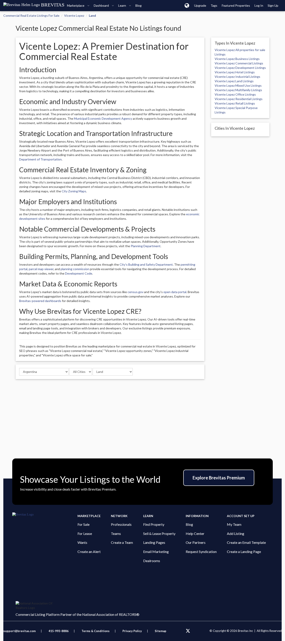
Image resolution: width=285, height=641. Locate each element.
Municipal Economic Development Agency (103, 118)
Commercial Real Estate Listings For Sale (31, 15)
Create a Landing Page (244, 551)
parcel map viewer (41, 269)
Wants (82, 542)
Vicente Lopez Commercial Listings (239, 63)
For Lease (84, 533)
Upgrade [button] (200, 5)
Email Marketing (156, 551)
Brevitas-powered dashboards (40, 301)
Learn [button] (122, 5)
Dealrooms (151, 561)
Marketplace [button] (76, 5)
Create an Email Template (246, 542)
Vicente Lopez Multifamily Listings (238, 90)
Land (92, 15)
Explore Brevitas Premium (219, 477)
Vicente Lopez (74, 15)
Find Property (153, 524)
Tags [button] (214, 5)
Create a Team (122, 542)
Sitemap (160, 631)
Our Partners (196, 542)
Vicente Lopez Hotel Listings (235, 72)
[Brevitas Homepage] (44, 514)
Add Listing (235, 533)
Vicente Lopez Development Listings (240, 68)
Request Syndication (201, 551)
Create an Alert (89, 551)
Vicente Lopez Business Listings (237, 59)
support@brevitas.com (19, 631)
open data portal (174, 292)
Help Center (195, 533)
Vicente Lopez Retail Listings (235, 103)
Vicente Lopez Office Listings (235, 94)
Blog (189, 524)
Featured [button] (236, 5)
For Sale (83, 524)
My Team (234, 524)
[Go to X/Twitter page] (188, 631)
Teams (116, 533)
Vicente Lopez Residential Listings (239, 99)
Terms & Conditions (95, 631)
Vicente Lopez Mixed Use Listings (238, 85)
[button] (187, 5)
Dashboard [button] (102, 5)
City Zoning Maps (74, 191)
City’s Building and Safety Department (146, 264)
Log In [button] (258, 5)
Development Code (78, 273)
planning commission (75, 269)
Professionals (121, 524)
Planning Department (146, 246)
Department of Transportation (40, 159)
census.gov (135, 292)
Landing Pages (154, 542)
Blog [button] (138, 5)
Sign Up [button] (273, 5)
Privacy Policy (132, 631)
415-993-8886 (59, 631)
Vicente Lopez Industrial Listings (237, 76)
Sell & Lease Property (159, 533)
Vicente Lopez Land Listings (234, 81)
